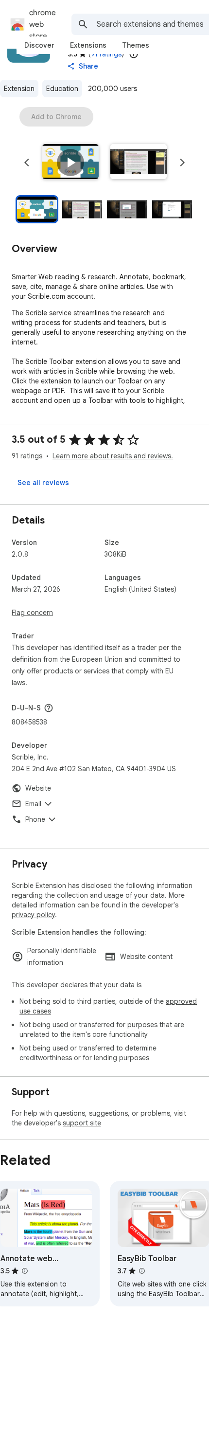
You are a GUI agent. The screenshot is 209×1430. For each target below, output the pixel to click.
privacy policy (33, 914)
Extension (19, 88)
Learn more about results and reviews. (112, 456)
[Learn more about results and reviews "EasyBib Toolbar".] (142, 1271)
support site (82, 1123)
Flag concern (32, 612)
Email (33, 803)
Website (38, 788)
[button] (70, 162)
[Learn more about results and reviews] (48, 708)
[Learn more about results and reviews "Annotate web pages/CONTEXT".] (24, 1271)
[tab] (39, 45)
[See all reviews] (43, 482)
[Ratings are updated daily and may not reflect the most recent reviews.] (133, 54)
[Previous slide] (26, 162)
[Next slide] (182, 162)
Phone (35, 819)
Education (62, 88)
